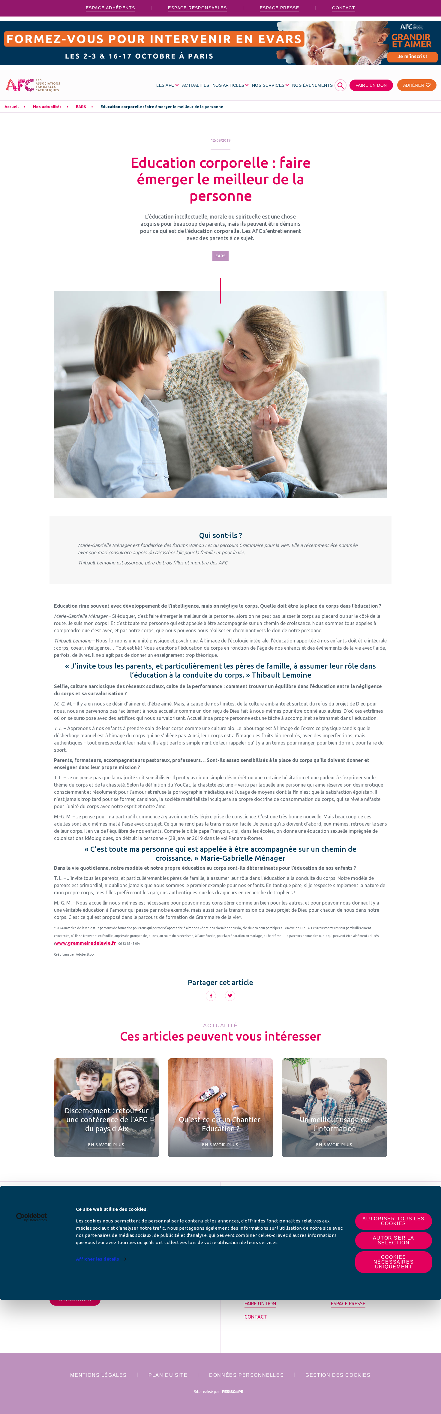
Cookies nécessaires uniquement (394, 1262)
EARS (81, 106)
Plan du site (168, 1375)
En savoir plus (106, 1144)
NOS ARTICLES (228, 85)
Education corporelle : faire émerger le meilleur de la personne (161, 106)
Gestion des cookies (337, 1375)
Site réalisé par (207, 1391)
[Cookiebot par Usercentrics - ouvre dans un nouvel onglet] (31, 1217)
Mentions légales (98, 1375)
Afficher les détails (97, 1258)
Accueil (11, 106)
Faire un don (371, 85)
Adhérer (414, 85)
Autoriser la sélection (393, 1240)
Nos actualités (47, 106)
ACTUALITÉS (195, 85)
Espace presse (279, 7)
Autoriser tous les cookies (393, 1221)
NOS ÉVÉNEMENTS (312, 85)
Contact (343, 7)
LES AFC (165, 85)
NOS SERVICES (268, 85)
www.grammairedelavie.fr (85, 943)
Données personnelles (246, 1375)
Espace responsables (197, 7)
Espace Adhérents (110, 7)
